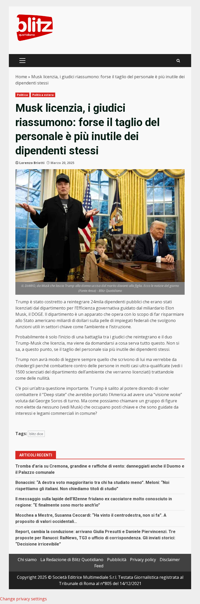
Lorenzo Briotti (32, 163)
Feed (98, 566)
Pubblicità (116, 559)
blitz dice (36, 433)
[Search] (178, 61)
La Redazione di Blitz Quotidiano (71, 559)
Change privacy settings (23, 599)
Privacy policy (143, 559)
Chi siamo (27, 559)
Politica (22, 95)
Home (21, 77)
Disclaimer (170, 559)
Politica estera (43, 95)
